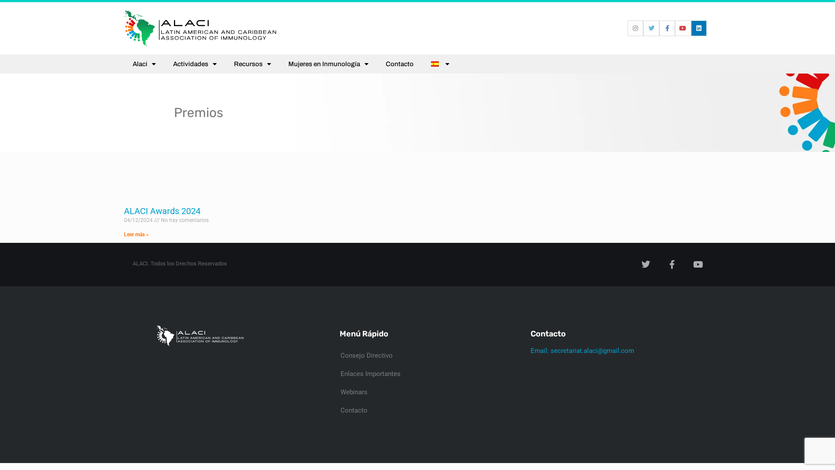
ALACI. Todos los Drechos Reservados (180, 263)
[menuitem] (440, 64)
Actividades (190, 63)
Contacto (400, 63)
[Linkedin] (699, 28)
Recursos (248, 63)
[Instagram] (635, 28)
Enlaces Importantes (371, 374)
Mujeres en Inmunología (324, 63)
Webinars (354, 392)
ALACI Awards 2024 (162, 211)
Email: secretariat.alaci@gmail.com (582, 351)
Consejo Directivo (367, 355)
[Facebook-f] (667, 28)
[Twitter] (651, 28)
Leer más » (136, 235)
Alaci (140, 63)
